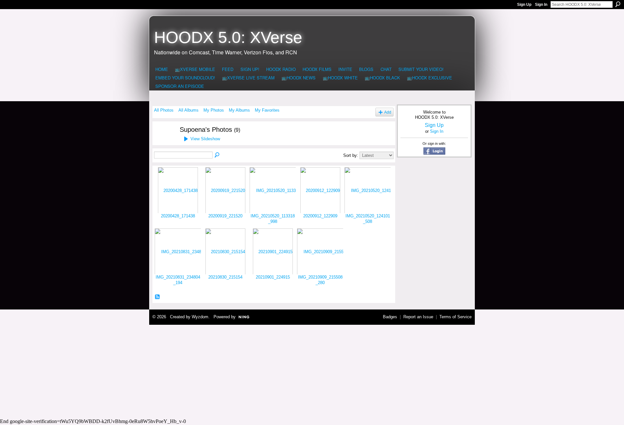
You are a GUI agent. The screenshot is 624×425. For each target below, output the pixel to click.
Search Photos (217, 155)
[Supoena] (162, 142)
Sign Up (524, 4)
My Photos (213, 110)
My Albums (239, 110)
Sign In (541, 4)
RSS (158, 297)
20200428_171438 (178, 215)
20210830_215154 (225, 277)
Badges (390, 316)
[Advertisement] (312, 370)
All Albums (188, 110)
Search (617, 4)
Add (387, 112)
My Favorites (267, 110)
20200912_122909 (320, 215)
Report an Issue (418, 316)
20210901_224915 (273, 277)
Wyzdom (200, 316)
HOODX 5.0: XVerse (228, 37)
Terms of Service (455, 316)
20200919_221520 (225, 215)
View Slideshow (205, 138)
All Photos (164, 110)
